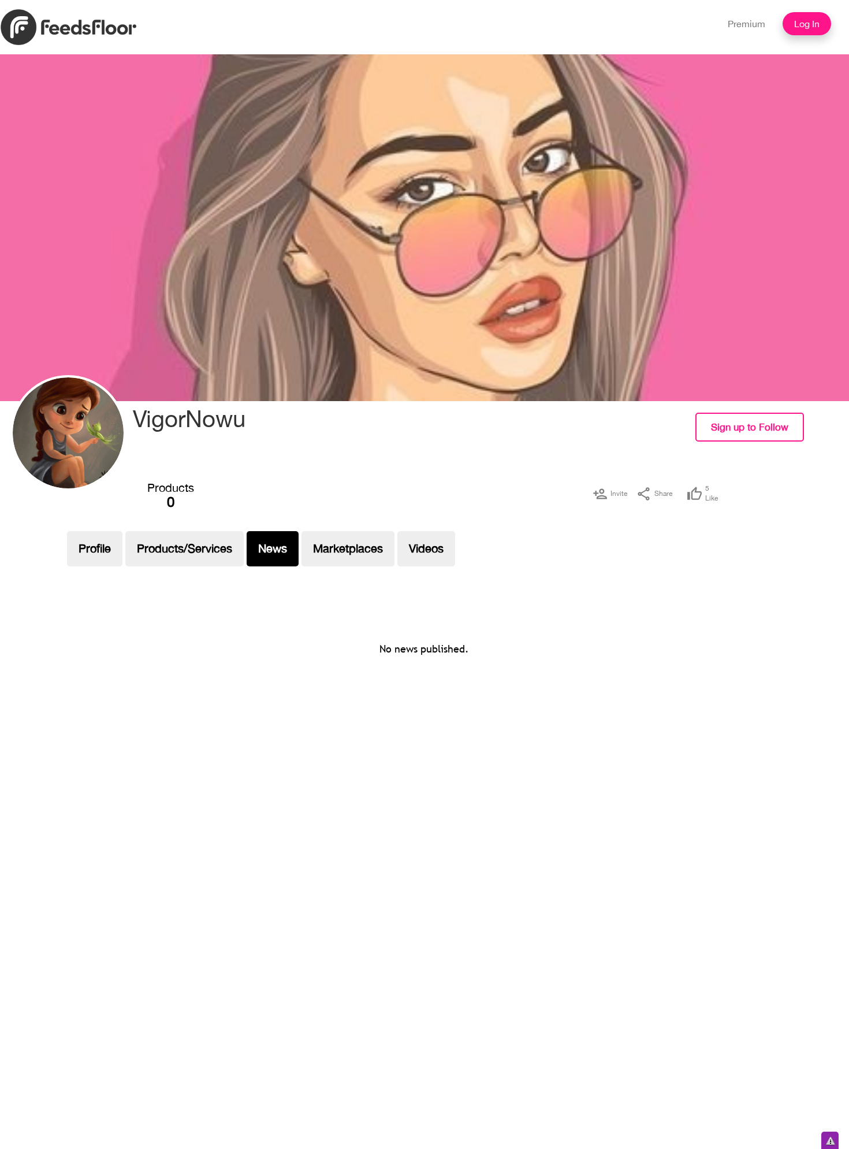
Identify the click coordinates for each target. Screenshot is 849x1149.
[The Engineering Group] (68, 432)
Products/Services (184, 548)
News (272, 548)
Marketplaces (348, 548)
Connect (830, 435)
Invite (618, 494)
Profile (95, 548)
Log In (807, 23)
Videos (426, 548)
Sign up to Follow (749, 427)
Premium (746, 23)
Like (711, 493)
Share (663, 494)
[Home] (68, 26)
